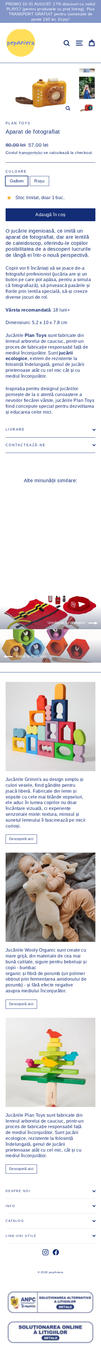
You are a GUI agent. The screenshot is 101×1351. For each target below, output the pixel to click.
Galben (17, 180)
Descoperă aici (21, 839)
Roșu (39, 180)
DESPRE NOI (18, 1191)
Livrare (15, 429)
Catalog (15, 1220)
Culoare (16, 171)
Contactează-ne (26, 445)
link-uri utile (21, 1235)
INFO (10, 1206)
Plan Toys (18, 123)
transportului (30, 153)
